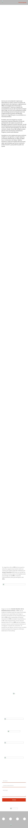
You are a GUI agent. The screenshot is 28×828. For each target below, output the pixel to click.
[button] (14, 2)
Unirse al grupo (22, 2)
